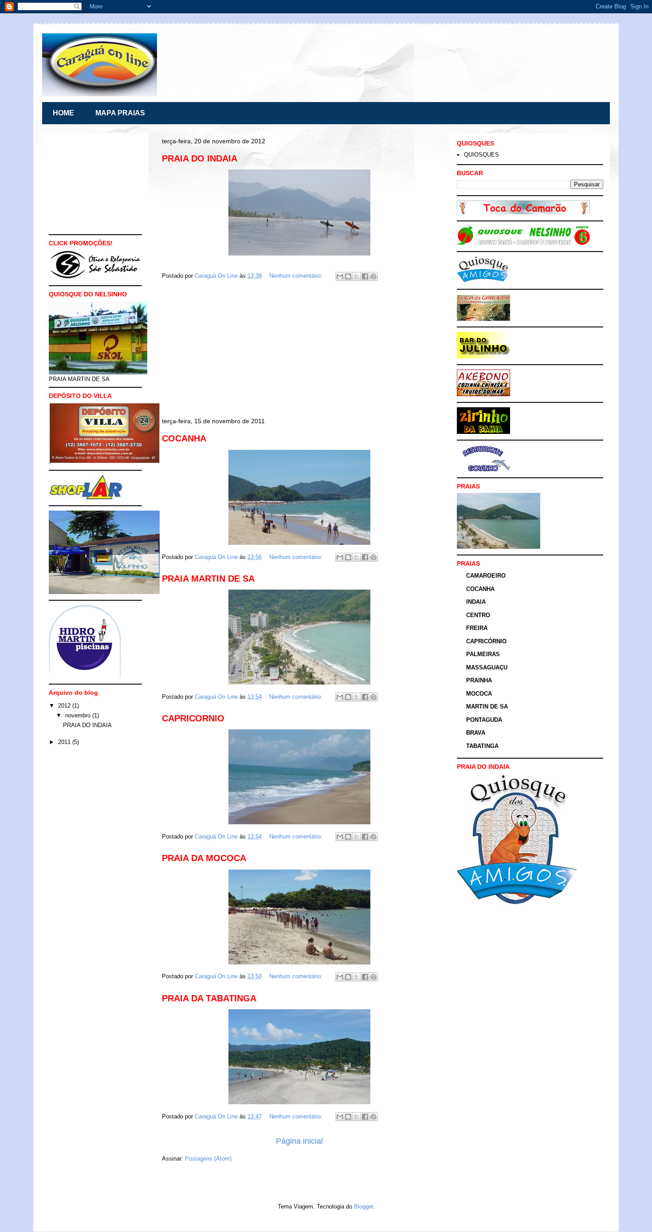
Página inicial (299, 1141)
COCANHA (184, 438)
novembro (78, 715)
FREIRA (476, 628)
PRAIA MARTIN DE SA (208, 578)
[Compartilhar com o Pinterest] (373, 276)
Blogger (363, 1206)
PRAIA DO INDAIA (199, 158)
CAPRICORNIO (193, 718)
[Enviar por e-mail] (339, 276)
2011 (65, 742)
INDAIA (476, 601)
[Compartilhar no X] (356, 276)
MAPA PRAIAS (120, 113)
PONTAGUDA (484, 719)
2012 (65, 705)
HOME (63, 113)
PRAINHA (479, 680)
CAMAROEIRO (486, 575)
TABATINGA (482, 746)
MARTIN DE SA (487, 706)
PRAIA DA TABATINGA (209, 998)
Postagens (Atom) (208, 1158)
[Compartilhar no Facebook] (365, 276)
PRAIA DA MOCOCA (204, 858)
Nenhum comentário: (296, 275)
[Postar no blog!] (348, 276)
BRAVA (475, 732)
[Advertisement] (299, 350)
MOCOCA (479, 693)
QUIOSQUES (481, 154)
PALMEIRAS (483, 654)
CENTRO (478, 615)
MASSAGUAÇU (486, 667)
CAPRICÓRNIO (486, 641)
